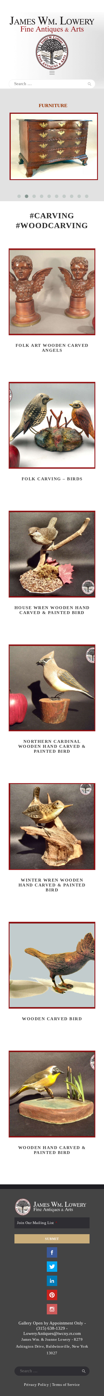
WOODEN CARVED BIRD (52, 1018)
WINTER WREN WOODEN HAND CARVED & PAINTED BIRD (52, 885)
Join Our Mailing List (37, 1223)
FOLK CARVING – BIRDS (52, 479)
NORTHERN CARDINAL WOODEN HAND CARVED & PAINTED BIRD (52, 746)
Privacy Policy (36, 1384)
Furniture (53, 105)
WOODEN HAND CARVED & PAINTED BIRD (52, 1150)
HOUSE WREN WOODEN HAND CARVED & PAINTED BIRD (52, 610)
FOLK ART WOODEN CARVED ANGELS (52, 348)
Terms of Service (66, 1384)
